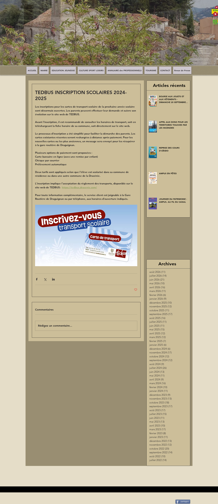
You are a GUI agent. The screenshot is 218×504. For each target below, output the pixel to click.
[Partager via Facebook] (36, 279)
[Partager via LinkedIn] (53, 279)
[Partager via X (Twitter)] (45, 279)
